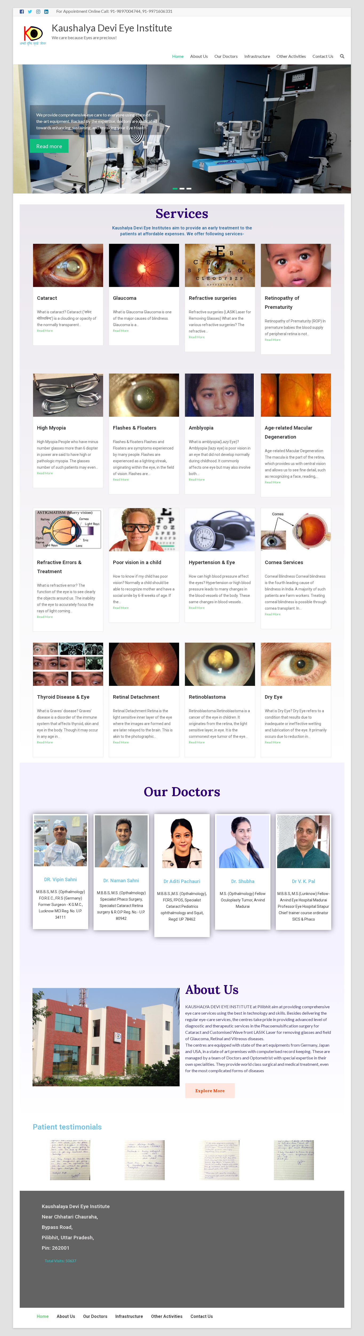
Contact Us (323, 56)
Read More (45, 331)
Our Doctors (226, 56)
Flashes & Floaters (134, 428)
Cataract (47, 298)
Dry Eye (273, 697)
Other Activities (291, 56)
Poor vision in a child (137, 562)
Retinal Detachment (136, 697)
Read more (49, 146)
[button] (210, 1090)
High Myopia (51, 428)
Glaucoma (124, 298)
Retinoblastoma (207, 697)
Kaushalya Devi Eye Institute (112, 28)
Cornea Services (284, 562)
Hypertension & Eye (212, 562)
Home (178, 56)
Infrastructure (257, 56)
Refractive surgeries (213, 298)
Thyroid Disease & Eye (63, 697)
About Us (199, 56)
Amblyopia (201, 428)
